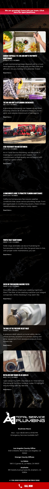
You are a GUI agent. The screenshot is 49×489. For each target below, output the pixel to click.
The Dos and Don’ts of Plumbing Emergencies (18, 102)
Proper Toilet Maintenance (12, 240)
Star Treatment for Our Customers (15, 147)
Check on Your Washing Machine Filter (16, 284)
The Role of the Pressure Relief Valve (16, 328)
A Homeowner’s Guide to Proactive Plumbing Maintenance (22, 193)
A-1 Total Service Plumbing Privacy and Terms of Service (24, 480)
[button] (24, 3)
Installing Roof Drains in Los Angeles (15, 375)
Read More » (7, 73)
